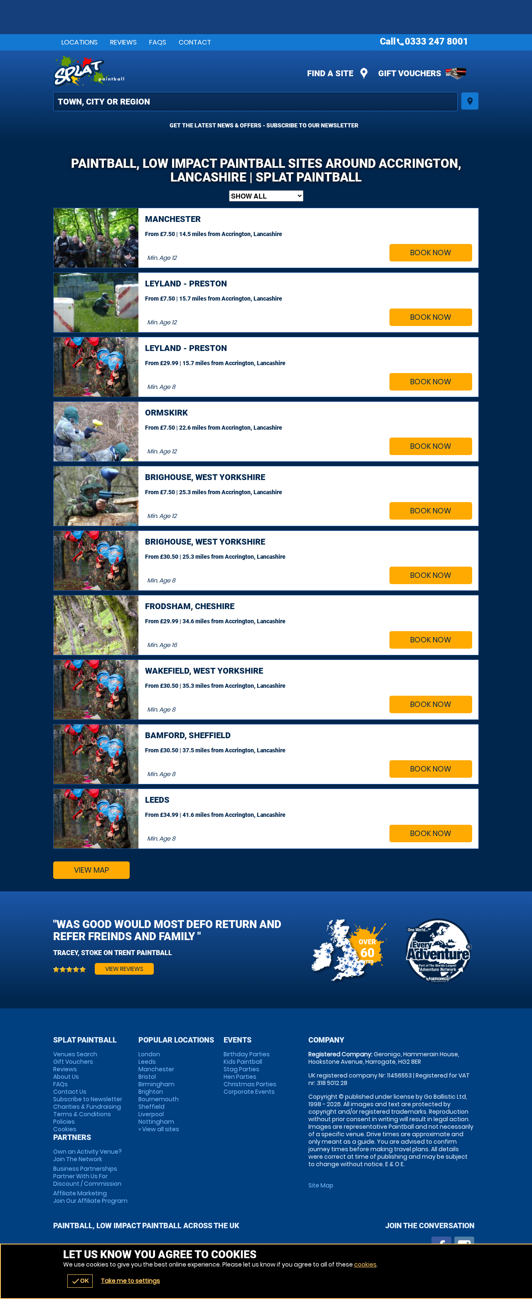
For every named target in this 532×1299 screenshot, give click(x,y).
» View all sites (158, 1129)
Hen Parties (240, 1077)
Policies (64, 1121)
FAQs (157, 42)
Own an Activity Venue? (87, 1155)
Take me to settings (130, 1281)
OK (80, 1281)
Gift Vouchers (409, 73)
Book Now (430, 252)
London (149, 1054)
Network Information (438, 950)
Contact (195, 42)
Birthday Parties (247, 1054)
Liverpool (151, 1114)
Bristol (147, 1077)
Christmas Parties (250, 1084)
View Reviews (124, 969)
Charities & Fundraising (87, 1106)
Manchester (156, 1069)
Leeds (147, 1062)
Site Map (320, 1185)
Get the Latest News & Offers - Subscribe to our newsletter (264, 125)
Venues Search (75, 1054)
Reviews (123, 42)
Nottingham (156, 1121)
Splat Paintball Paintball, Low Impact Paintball (191, 71)
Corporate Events (249, 1091)
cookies (365, 1264)
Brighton (150, 1091)
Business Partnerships (87, 1176)
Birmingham (156, 1084)
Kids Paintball (243, 1062)
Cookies (64, 1129)
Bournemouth (158, 1099)
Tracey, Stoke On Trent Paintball (112, 953)
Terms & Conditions (82, 1114)
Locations (80, 42)
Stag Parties (241, 1069)
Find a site (330, 73)
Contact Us (69, 1091)
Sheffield (151, 1106)
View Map (91, 870)
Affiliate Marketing (90, 1197)
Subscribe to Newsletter (87, 1099)
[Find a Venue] (255, 101)
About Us (66, 1077)
